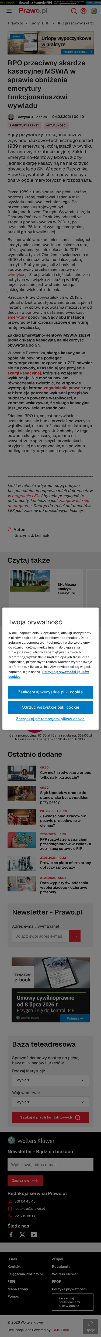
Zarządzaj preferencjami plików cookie (50, 718)
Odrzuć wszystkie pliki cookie (50, 707)
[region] (50, 668)
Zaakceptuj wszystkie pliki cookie (50, 691)
